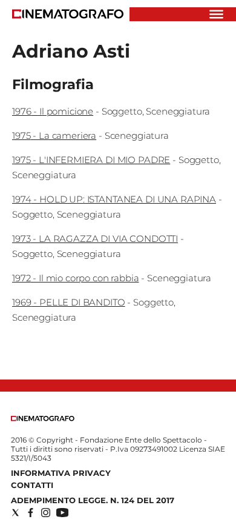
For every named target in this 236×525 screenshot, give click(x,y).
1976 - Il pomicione (52, 111)
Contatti (32, 485)
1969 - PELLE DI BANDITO (68, 302)
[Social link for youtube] (62, 512)
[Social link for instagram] (45, 512)
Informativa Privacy (61, 473)
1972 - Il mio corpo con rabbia (75, 278)
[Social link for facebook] (30, 512)
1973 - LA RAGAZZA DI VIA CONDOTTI (95, 238)
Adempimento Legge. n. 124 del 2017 (92, 500)
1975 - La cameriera (54, 135)
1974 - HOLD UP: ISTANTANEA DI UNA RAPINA (114, 199)
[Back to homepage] (42, 418)
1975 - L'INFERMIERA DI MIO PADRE (91, 160)
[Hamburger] (216, 14)
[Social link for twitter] (15, 512)
